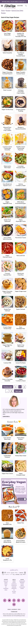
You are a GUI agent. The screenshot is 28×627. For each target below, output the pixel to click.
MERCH (5, 583)
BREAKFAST (22, 582)
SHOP (6, 585)
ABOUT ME (6, 580)
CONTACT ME (14, 585)
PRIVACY (9, 609)
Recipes (8, 10)
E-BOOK (5, 582)
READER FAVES (22, 580)
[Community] (14, 604)
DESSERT (22, 588)
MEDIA (6, 589)
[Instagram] (18, 600)
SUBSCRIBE (14, 586)
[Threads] (23, 600)
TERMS (19, 609)
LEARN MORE (6, 416)
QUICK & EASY (22, 586)
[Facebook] (4, 600)
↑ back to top (14, 611)
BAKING (22, 585)
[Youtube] (9, 600)
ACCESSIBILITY (14, 609)
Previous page (7, 387)
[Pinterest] (14, 600)
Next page (18, 391)
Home (3, 10)
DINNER (22, 583)
